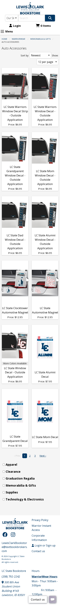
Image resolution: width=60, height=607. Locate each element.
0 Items (45, 26)
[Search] (50, 18)
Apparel (11, 464)
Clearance (13, 472)
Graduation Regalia (20, 478)
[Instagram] (13, 534)
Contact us (38, 551)
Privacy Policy (40, 520)
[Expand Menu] (2, 31)
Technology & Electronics (25, 499)
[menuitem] (31, 464)
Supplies (12, 492)
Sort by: (25, 55)
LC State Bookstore (14, 571)
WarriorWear (19, 39)
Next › (43, 455)
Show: (55, 55)
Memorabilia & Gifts (40, 39)
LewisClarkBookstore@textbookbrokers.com (14, 547)
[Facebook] (5, 534)
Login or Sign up (45, 545)
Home (4, 39)
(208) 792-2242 (11, 576)
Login (17, 26)
